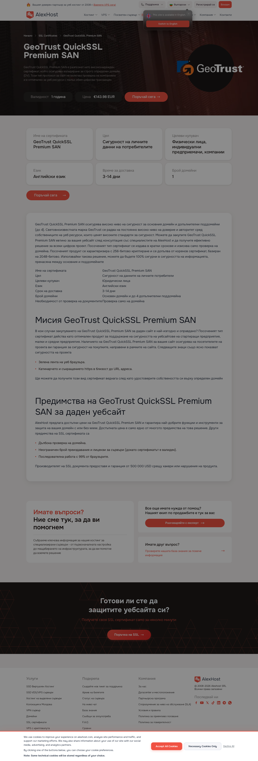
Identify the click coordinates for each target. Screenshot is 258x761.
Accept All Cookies (167, 746)
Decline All (228, 746)
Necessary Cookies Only (202, 746)
